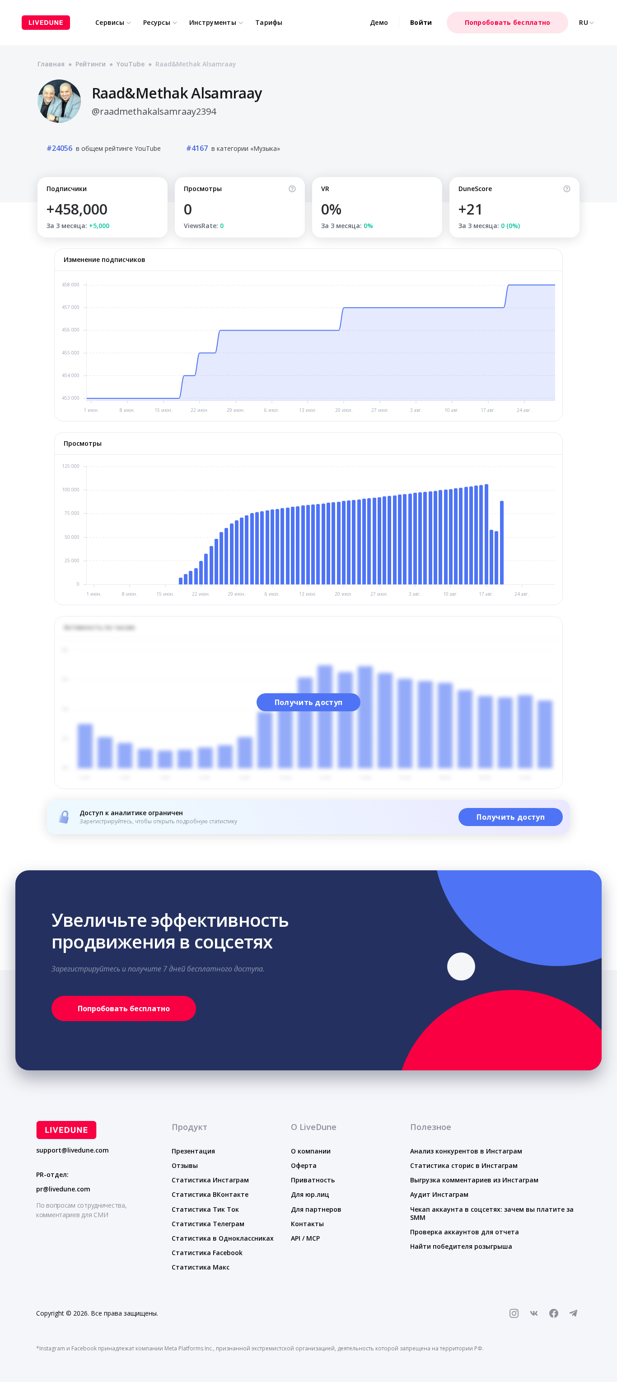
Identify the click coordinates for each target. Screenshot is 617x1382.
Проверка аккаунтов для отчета (464, 1232)
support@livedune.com (72, 1150)
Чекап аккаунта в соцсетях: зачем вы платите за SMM (492, 1213)
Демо (379, 22)
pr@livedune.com (63, 1189)
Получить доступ (309, 702)
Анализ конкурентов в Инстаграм (466, 1151)
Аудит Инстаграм (439, 1194)
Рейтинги (90, 64)
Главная (51, 64)
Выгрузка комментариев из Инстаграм (474, 1180)
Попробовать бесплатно (508, 22)
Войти (421, 22)
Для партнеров (316, 1209)
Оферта (304, 1165)
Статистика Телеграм (208, 1223)
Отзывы (185, 1165)
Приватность (313, 1180)
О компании (311, 1151)
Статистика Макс (200, 1267)
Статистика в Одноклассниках (223, 1238)
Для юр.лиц (310, 1194)
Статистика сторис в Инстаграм (464, 1165)
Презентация (193, 1151)
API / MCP (305, 1238)
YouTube (131, 64)
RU (583, 22)
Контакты (307, 1223)
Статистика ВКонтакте (210, 1194)
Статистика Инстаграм (210, 1180)
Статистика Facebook (207, 1252)
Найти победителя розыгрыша (461, 1246)
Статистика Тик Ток (205, 1209)
